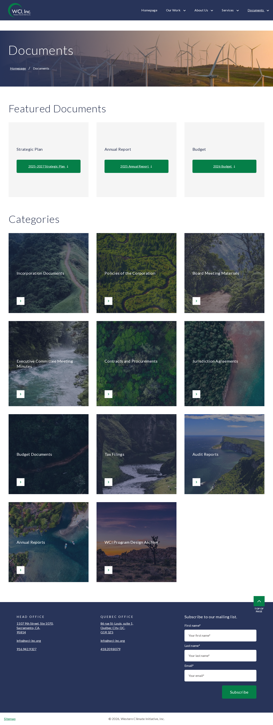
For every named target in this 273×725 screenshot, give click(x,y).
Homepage (149, 10)
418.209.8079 (111, 649)
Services (228, 10)
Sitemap (10, 719)
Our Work (173, 10)
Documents (256, 10)
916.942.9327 (27, 649)
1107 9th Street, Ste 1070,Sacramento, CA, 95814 (35, 627)
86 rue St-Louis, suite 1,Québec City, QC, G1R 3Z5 (117, 627)
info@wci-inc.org (29, 640)
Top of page (259, 610)
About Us (201, 10)
